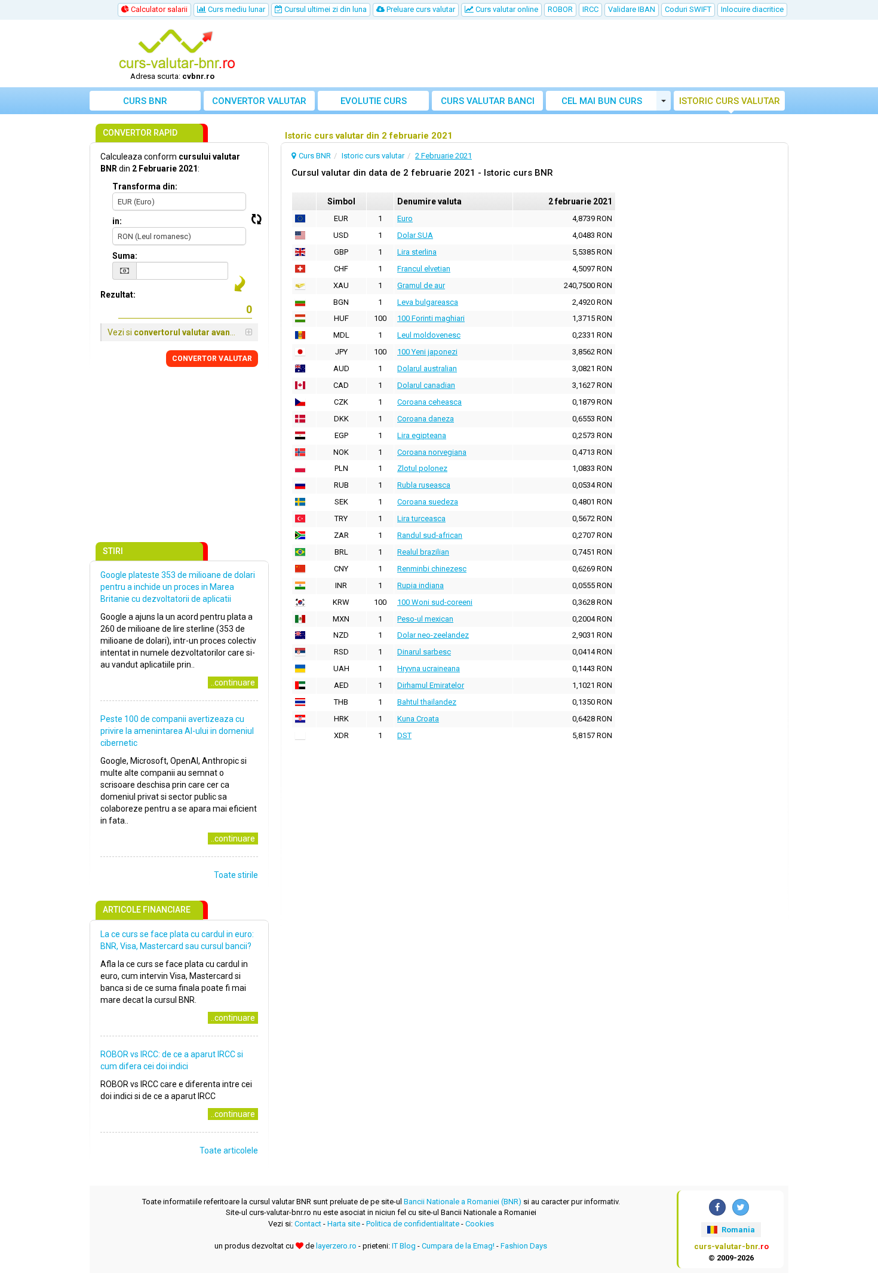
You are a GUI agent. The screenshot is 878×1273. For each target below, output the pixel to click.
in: (117, 221)
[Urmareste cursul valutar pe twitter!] (740, 1207)
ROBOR (560, 9)
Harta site (343, 1223)
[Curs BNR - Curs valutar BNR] (177, 49)
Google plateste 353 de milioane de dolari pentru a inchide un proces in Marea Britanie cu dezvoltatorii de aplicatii (177, 587)
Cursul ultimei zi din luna (325, 9)
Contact (307, 1223)
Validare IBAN (631, 9)
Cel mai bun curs (601, 101)
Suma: (124, 256)
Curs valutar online (506, 9)
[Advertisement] (527, 54)
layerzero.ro (336, 1245)
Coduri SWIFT (688, 9)
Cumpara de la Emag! (458, 1245)
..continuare (233, 682)
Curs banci (488, 101)
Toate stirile (236, 875)
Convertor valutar (259, 101)
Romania (737, 1229)
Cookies (479, 1223)
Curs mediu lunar (235, 9)
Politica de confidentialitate (412, 1223)
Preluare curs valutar (420, 9)
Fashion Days (524, 1245)
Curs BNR (145, 101)
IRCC (590, 9)
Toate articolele (228, 1150)
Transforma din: (144, 186)
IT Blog (404, 1245)
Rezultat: (118, 294)
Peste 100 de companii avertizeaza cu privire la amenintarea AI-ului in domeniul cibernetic (177, 731)
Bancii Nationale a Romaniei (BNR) (462, 1201)
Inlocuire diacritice (752, 9)
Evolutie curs (373, 101)
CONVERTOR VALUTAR (212, 358)
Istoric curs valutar (729, 101)
